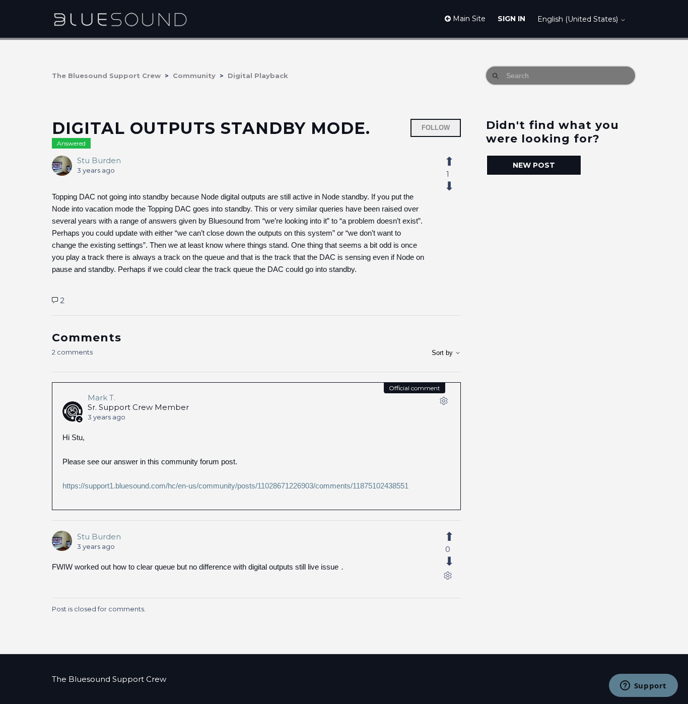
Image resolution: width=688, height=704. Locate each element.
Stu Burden (99, 160)
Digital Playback (258, 76)
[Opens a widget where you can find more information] (643, 686)
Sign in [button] (511, 18)
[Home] (120, 19)
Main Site (468, 18)
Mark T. (101, 397)
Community (194, 76)
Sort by (443, 353)
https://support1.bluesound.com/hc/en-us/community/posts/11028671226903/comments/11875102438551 (235, 485)
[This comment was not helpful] (454, 561)
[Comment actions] (443, 403)
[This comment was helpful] (454, 537)
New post (534, 165)
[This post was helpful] (454, 162)
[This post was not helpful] (454, 186)
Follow (436, 127)
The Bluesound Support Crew (106, 76)
